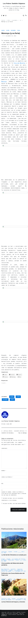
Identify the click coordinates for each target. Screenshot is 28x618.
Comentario (4, 448)
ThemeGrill (4, 614)
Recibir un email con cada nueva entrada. (14, 503)
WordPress (4, 615)
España (7, 30)
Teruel (18, 30)
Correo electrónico (7, 477)
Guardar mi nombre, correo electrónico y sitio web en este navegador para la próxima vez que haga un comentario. (13, 494)
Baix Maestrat (5, 569)
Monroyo (3, 81)
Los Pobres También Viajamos (14, 3)
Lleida (15, 551)
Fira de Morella (19, 63)
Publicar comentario (18, 509)
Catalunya (4, 551)
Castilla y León (5, 598)
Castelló (13, 569)
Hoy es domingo (20, 432)
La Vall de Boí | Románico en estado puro (13, 555)
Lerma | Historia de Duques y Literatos (13, 602)
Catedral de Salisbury (7, 432)
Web (2, 483)
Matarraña (13, 30)
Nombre (3, 470)
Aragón (2, 30)
